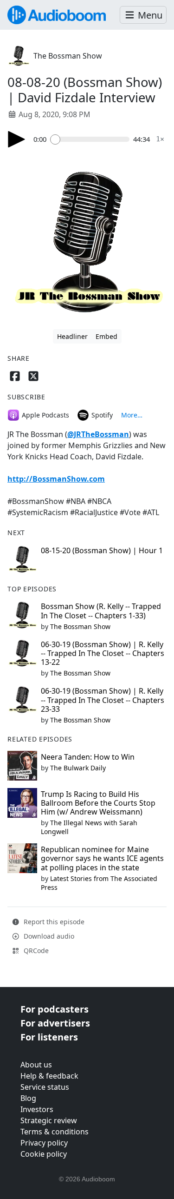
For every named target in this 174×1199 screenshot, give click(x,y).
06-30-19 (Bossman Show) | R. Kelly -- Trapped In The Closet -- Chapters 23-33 (102, 700)
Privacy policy (44, 1143)
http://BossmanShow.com (56, 479)
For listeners (49, 1037)
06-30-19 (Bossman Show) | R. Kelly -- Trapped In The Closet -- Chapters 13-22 (102, 653)
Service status (44, 1087)
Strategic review (48, 1120)
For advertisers (55, 1023)
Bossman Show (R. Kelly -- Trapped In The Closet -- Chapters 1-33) (101, 610)
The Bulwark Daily (78, 767)
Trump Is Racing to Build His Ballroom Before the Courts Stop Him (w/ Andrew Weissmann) (98, 803)
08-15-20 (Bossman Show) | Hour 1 (102, 550)
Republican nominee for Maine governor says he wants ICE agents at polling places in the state (102, 858)
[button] (143, 15)
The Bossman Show (67, 56)
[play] (16, 139)
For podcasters (54, 1009)
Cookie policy (43, 1154)
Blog (28, 1098)
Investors (36, 1109)
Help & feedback (49, 1076)
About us (36, 1065)
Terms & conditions (54, 1131)
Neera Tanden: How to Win (88, 757)
